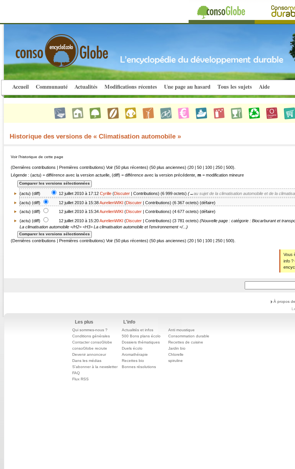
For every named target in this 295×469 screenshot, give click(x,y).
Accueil (20, 87)
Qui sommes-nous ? (90, 330)
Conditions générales (91, 336)
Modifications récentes (130, 87)
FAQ (76, 373)
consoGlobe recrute (89, 348)
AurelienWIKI (111, 202)
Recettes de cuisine (185, 342)
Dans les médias (86, 360)
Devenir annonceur (89, 354)
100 (208, 167)
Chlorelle (176, 354)
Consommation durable (188, 336)
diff (36, 193)
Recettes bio (133, 360)
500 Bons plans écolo (141, 336)
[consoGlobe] (43, 46)
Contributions (145, 193)
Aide (264, 87)
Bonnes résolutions (139, 367)
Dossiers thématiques (141, 342)
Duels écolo (132, 348)
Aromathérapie (135, 354)
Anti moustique (181, 330)
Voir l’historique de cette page (37, 157)
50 (199, 167)
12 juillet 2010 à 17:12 (79, 193)
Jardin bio (177, 348)
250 (218, 167)
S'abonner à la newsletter (95, 367)
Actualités (86, 87)
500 (229, 167)
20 (191, 167)
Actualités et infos (137, 330)
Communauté (52, 87)
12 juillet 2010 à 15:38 (79, 202)
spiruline (175, 360)
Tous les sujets (234, 87)
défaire (207, 202)
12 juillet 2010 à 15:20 (79, 220)
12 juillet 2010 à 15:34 (79, 211)
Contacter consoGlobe (92, 342)
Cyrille (105, 193)
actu (25, 202)
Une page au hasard (187, 87)
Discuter (122, 193)
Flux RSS (80, 379)
